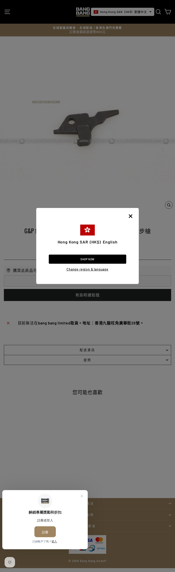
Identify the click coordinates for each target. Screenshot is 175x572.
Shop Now (87, 259)
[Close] (130, 216)
